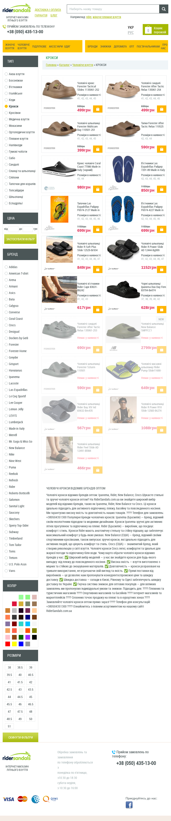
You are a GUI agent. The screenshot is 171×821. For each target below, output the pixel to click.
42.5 (9, 690)
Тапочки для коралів (22, 184)
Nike (11, 454)
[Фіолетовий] (27, 637)
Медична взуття (19, 119)
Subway (13, 532)
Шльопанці (16, 197)
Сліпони (14, 177)
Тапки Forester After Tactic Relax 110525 (152, 124)
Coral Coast (16, 319)
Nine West (15, 461)
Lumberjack (16, 422)
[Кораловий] (7, 617)
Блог (54, 15)
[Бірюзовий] (21, 624)
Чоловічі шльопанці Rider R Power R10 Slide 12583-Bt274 (152, 407)
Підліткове (39, 46)
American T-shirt (18, 273)
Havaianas (15, 370)
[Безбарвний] (34, 624)
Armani (13, 286)
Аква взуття (16, 74)
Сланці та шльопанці (22, 171)
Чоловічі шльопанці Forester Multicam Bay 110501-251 (88, 126)
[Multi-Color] (7, 597)
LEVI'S (13, 416)
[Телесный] (14, 597)
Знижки (105, 46)
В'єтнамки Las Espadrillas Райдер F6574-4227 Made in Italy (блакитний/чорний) (152, 207)
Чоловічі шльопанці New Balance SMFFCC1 (152, 327)
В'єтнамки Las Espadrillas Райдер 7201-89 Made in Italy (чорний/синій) (153, 167)
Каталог (64, 65)
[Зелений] (21, 637)
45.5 (9, 704)
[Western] (34, 617)
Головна (51, 65)
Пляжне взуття (18, 139)
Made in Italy (16, 429)
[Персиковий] (34, 610)
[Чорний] (34, 637)
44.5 (20, 697)
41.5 (20, 682)
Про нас (164, 46)
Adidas (13, 267)
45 (30, 697)
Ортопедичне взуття (22, 132)
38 (9, 667)
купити (96, 106)
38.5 (20, 667)
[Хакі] (27, 603)
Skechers (14, 519)
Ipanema (14, 377)
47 (9, 712)
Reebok (13, 474)
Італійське (15, 93)
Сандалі (14, 164)
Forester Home (17, 351)
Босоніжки (16, 80)
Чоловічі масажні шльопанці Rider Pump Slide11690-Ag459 (151, 367)
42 (30, 682)
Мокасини (15, 126)
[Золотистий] (21, 603)
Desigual (14, 332)
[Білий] (34, 644)
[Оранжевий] (27, 630)
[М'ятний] (21, 597)
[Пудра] (34, 597)
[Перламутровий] (7, 624)
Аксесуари (56, 46)
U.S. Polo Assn (17, 564)
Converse (14, 312)
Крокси (13, 106)
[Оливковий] (34, 630)
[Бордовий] (14, 624)
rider (88, 17)
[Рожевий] (7, 637)
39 (30, 667)
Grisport (13, 364)
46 (20, 704)
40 (20, 675)
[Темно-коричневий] (21, 617)
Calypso (13, 306)
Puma (12, 467)
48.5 (9, 719)
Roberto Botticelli (19, 493)
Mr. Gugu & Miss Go (20, 441)
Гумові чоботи (18, 152)
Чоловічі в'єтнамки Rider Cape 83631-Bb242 (88, 287)
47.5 (20, 712)
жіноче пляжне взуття (107, 17)
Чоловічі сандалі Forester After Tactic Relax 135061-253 (88, 327)
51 (9, 726)
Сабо (12, 158)
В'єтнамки (15, 87)
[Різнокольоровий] (7, 603)
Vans (12, 571)
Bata (12, 299)
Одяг (67, 46)
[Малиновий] (14, 603)
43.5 (30, 690)
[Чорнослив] (21, 610)
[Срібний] (14, 610)
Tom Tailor (15, 545)
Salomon (14, 500)
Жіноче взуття (10, 46)
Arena (12, 280)
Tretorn (13, 558)
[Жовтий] (14, 644)
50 (30, 719)
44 (9, 697)
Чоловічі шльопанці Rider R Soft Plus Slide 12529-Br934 (88, 247)
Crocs (12, 325)
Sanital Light (16, 506)
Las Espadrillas (18, 390)
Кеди (12, 100)
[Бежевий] (21, 630)
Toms (12, 551)
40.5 (30, 675)
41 (9, 682)
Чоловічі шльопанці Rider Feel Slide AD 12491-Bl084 (88, 447)
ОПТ (131, 46)
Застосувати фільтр (20, 239)
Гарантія (41, 15)
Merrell (13, 435)
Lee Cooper (15, 403)
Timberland (15, 538)
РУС (131, 33)
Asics (12, 293)
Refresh (13, 480)
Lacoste (13, 383)
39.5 (9, 675)
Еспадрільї (15, 203)
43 (20, 690)
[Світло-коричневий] (34, 603)
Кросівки (14, 113)
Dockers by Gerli (18, 338)
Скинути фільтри (20, 737)
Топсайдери (16, 190)
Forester (14, 345)
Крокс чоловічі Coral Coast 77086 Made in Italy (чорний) (89, 167)
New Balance (17, 448)
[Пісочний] (7, 630)
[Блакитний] (27, 624)
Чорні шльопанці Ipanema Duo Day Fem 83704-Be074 (153, 287)
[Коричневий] (14, 637)
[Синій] (21, 644)
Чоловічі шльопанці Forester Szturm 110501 (88, 367)
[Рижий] (14, 630)
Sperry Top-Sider (18, 525)
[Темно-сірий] (14, 617)
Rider (12, 487)
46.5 (30, 704)
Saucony (14, 513)
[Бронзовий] (7, 610)
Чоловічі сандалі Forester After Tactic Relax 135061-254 (152, 86)
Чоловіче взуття (24, 46)
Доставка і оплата (48, 10)
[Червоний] (7, 644)
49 (20, 719)
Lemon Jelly (16, 409)
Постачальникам (148, 46)
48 (30, 712)
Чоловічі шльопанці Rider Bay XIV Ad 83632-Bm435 (88, 407)
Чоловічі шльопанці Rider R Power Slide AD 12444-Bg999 (152, 247)
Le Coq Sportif (17, 396)
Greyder (13, 357)
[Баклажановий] (27, 610)
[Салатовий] (27, 597)
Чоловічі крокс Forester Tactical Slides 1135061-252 (88, 86)
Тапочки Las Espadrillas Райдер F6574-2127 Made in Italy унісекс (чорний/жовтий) (89, 207)
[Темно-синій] (27, 617)
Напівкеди (15, 145)
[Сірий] (27, 644)
